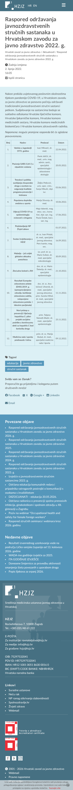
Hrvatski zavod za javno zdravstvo (22, 52)
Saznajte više (54, 788)
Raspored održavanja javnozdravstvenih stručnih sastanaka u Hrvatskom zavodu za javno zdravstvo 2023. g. (35, 468)
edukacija (12, 363)
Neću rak (14, 694)
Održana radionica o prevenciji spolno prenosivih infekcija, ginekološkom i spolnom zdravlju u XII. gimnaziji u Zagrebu (36, 505)
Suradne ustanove (19, 690)
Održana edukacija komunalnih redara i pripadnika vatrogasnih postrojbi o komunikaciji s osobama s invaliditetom (34, 488)
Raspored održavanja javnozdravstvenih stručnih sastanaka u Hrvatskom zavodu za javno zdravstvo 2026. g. (35, 431)
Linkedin (54, 395)
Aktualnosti (49, 52)
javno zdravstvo (32, 363)
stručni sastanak (16, 369)
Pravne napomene (19, 777)
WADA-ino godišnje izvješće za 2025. (31, 555)
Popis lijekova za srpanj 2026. (26, 571)
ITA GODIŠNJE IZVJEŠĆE (24, 559)
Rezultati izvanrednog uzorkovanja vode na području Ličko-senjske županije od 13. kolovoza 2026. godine (33, 547)
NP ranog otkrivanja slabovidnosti (29, 698)
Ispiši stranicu (16, 78)
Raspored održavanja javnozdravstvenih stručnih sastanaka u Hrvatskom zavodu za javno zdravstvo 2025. (35, 444)
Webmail (14, 773)
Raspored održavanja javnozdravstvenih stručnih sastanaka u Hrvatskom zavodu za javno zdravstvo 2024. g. (35, 456)
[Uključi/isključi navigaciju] (63, 5)
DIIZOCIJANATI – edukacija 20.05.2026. (33, 497)
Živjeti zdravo (17, 706)
